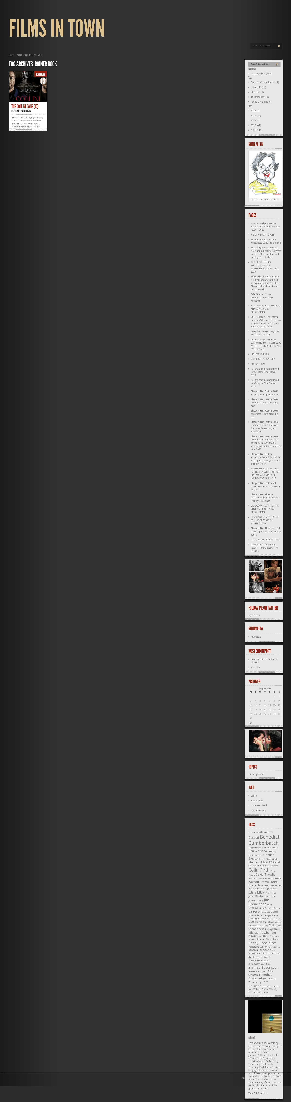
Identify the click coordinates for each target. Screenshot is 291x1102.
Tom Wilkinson (269, 986)
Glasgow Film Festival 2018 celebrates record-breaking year (264, 402)
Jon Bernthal (275, 908)
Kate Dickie (265, 912)
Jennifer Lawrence (255, 901)
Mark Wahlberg (257, 921)
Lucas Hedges (265, 916)
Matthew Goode (274, 922)
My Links (255, 667)
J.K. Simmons (270, 893)
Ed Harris (269, 879)
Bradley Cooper (255, 855)
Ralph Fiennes (274, 947)
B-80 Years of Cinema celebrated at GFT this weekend (262, 297)
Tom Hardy (254, 982)
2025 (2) (255, 110)
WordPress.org (258, 810)
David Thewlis (265, 874)
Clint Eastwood (271, 866)
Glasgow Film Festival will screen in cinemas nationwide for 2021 (265, 486)
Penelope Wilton (257, 946)
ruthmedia (26, 111)
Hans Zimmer (256, 888)
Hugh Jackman (271, 889)
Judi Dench (254, 911)
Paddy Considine (262, 943)
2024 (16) (256, 115)
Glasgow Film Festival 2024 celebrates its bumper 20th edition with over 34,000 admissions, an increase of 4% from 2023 (266, 443)
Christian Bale (256, 865)
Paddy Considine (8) (261, 101)
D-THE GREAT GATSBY (263, 359)
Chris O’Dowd (270, 862)
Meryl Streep (273, 929)
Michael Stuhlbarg (270, 936)
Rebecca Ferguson (258, 949)
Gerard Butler (275, 886)
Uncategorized (256, 774)
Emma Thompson (258, 885)
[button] (256, 565)
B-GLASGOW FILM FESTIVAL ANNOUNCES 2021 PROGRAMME (266, 308)
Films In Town (57, 28)
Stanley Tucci (259, 967)
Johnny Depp (264, 908)
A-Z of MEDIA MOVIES (262, 234)
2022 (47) (256, 125)
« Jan (250, 722)
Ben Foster (253, 848)
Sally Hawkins (259, 958)
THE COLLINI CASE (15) (24, 106)
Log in (254, 795)
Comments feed (259, 805)
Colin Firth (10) (258, 87)
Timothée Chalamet (260, 976)
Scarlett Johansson (259, 962)
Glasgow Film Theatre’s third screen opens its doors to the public (266, 531)
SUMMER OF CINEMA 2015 (265, 539)
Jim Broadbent (258, 902)
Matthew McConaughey (258, 926)
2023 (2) (255, 120)
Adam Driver (253, 833)
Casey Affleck (265, 859)
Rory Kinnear (258, 957)
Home (11, 55)
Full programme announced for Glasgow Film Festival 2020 (265, 383)
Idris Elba (256, 892)
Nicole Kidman (256, 939)
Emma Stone (269, 882)
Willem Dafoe (261, 989)
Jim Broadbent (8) (260, 97)
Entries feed (257, 800)
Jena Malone (270, 896)
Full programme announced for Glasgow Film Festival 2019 (265, 371)
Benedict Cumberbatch (264, 840)
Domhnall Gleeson (256, 879)
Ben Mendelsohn (268, 847)
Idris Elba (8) (257, 92)
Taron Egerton (261, 971)
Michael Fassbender (262, 932)
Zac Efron (264, 993)
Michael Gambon (255, 936)
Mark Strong (274, 918)
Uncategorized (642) (261, 73)
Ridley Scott (265, 953)
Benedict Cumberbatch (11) (265, 82)
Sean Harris (265, 964)
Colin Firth (259, 870)
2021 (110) (256, 130)
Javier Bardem (256, 896)
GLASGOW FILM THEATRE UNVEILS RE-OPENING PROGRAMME (265, 508)
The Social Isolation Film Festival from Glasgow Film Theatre (264, 547)
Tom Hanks (269, 978)
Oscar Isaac (272, 939)
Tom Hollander (258, 984)
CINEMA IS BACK (260, 354)
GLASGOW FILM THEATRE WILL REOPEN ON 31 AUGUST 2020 (265, 520)
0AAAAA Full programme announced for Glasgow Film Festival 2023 (265, 226)
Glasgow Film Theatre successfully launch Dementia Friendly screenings (265, 497)
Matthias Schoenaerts (264, 927)
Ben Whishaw (257, 851)
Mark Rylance (260, 919)
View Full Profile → (258, 1093)
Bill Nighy (272, 851)
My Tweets (254, 615)
